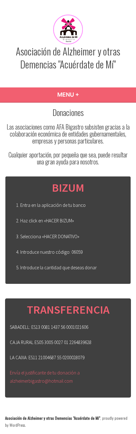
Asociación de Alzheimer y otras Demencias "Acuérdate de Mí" (68, 57)
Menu (85, 94)
